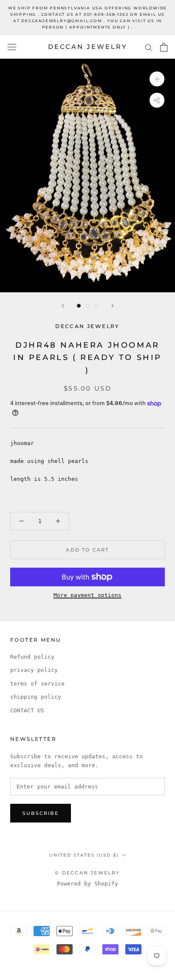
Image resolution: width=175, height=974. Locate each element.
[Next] (112, 306)
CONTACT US (27, 710)
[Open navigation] (12, 47)
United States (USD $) (84, 855)
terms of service (37, 683)
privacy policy (34, 670)
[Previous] (63, 306)
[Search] (148, 47)
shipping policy (35, 697)
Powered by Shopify (87, 883)
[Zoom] (157, 78)
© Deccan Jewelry (87, 873)
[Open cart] (163, 47)
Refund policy (32, 657)
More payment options (87, 595)
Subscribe (41, 813)
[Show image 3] (97, 306)
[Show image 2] (88, 306)
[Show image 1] (79, 306)
